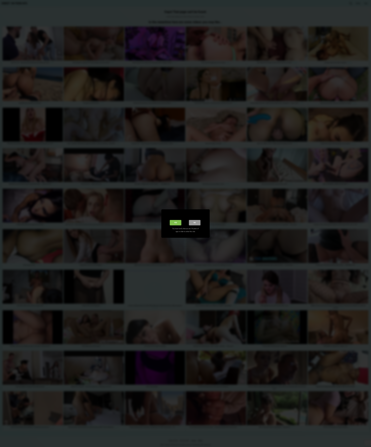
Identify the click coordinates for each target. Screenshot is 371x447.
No (195, 222)
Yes (175, 222)
